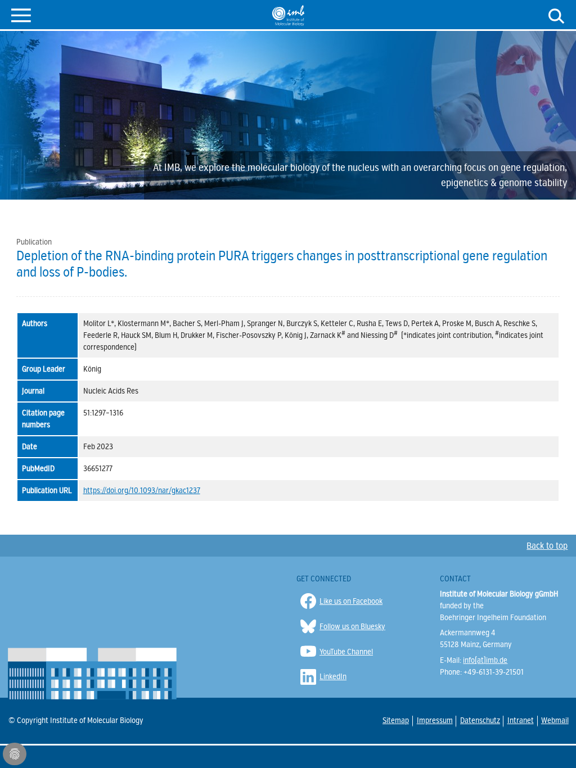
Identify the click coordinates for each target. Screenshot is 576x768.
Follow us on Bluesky (352, 626)
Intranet (520, 720)
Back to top (547, 546)
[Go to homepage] (288, 15)
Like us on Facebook (351, 601)
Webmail (554, 720)
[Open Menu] (21, 14)
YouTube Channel (346, 652)
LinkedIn (333, 676)
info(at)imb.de (485, 660)
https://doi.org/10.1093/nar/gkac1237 (141, 490)
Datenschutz (479, 720)
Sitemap (395, 720)
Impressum (434, 720)
